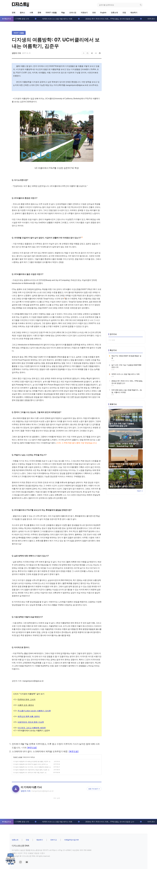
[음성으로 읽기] (92, 53)
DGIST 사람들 (51, 12)
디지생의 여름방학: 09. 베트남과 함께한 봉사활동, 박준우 (30, 761)
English (103, 12)
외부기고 (53, 840)
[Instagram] (20, 862)
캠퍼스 (22, 12)
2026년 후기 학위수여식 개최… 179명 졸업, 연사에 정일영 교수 (94, 19)
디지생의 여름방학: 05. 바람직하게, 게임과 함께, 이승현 (30, 770)
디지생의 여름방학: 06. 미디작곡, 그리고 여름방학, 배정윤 (31, 767)
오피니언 (72, 12)
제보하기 (133, 12)
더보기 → (140, 491)
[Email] (26, 862)
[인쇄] (99, 53)
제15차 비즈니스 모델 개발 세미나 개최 (42, 19)
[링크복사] (96, 53)
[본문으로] (32, 747)
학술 (63, 12)
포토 (94, 12)
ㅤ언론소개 (15, 840)
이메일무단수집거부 (71, 840)
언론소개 (114, 12)
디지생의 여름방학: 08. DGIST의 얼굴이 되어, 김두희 (29, 764)
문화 (39, 12)
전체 (13, 12)
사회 (31, 12)
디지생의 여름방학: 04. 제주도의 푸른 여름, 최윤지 (28, 772)
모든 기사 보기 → (94, 789)
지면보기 (84, 12)
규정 (124, 12)
